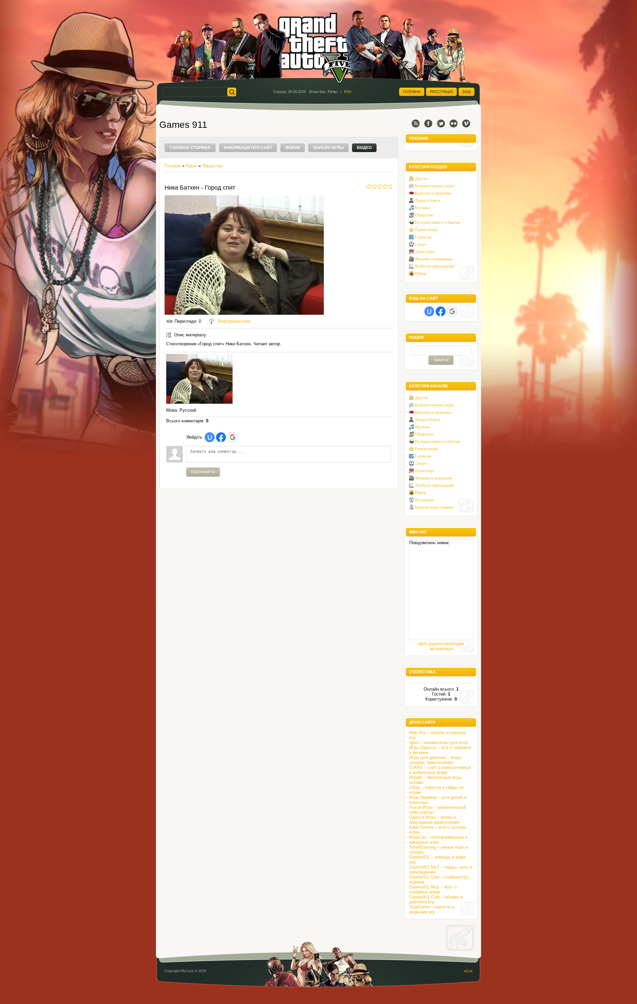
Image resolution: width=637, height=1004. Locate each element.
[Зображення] (199, 379)
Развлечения (426, 229)
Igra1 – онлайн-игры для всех (438, 742)
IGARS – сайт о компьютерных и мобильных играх (440, 770)
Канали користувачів (434, 507)
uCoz (468, 971)
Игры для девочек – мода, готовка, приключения (435, 760)
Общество (212, 165)
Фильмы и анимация (433, 258)
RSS (347, 92)
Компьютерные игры (434, 185)
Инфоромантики (234, 321)
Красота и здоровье (433, 193)
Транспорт (425, 251)
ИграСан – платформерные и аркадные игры (438, 840)
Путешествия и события (437, 222)
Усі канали (424, 499)
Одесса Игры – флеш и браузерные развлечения (434, 820)
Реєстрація (441, 92)
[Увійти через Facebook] (221, 437)
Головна (411, 92)
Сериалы (423, 236)
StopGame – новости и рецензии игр (431, 909)
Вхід (466, 92)
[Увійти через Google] (232, 437)
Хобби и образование (435, 266)
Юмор (420, 273)
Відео (191, 165)
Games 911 (183, 125)
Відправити (203, 472)
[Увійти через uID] (210, 437)
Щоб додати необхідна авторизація (441, 646)
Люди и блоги (427, 200)
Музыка (422, 207)
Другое (421, 178)
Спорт (421, 244)
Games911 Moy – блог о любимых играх (433, 889)
